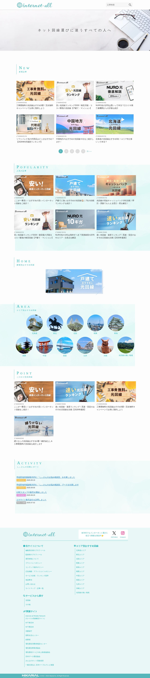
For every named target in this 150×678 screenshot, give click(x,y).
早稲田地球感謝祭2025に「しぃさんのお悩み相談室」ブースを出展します (47, 485)
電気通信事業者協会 (33, 648)
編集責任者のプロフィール (35, 550)
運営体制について (32, 559)
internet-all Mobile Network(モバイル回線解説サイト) (35, 617)
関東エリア (80, 563)
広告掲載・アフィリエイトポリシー (39, 571)
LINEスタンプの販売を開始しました (31, 492)
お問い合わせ (30, 584)
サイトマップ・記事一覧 (35, 588)
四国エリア (80, 580)
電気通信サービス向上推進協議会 (38, 652)
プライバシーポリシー (34, 563)
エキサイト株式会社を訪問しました (31, 500)
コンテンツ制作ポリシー (35, 567)
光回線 (28, 600)
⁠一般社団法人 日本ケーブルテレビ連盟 (40, 665)
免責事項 (29, 580)
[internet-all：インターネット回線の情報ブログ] (34, 4)
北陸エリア (80, 559)
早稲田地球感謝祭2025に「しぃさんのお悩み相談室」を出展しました (45, 477)
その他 (28, 604)
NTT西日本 (30, 627)
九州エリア (80, 584)
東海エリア (80, 567)
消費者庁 (29, 631)
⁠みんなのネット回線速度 (35, 661)
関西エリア (80, 571)
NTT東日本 (30, 623)
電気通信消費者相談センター (36, 644)
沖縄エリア (80, 588)
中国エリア (80, 576)
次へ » (89, 151)
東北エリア (80, 554)
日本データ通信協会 (33, 656)
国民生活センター (32, 635)
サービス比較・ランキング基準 (37, 576)
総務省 (28, 639)
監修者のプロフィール (34, 554)
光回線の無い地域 (82, 592)
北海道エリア (81, 550)
